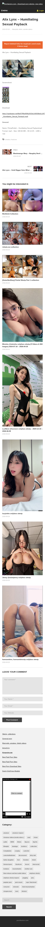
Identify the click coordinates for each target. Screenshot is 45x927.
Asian (36, 837)
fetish (34, 860)
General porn (7, 739)
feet (18, 860)
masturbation (16, 869)
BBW (12, 842)
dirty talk (33, 855)
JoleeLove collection (10, 247)
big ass (27, 842)
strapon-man (7, 891)
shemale (16, 887)
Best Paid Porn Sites (9, 757)
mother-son (28, 869)
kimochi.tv (6, 748)
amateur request (17, 833)
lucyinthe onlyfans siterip (12, 513)
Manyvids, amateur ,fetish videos (14, 743)
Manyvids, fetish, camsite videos (22, 29)
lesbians (6, 869)
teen (16, 891)
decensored (23, 855)
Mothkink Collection (10, 214)
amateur (7, 139)
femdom (26, 860)
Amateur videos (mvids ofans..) (13, 837)
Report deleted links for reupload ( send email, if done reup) (22, 45)
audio (5, 842)
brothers (24, 846)
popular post (7, 882)
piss (32, 878)
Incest (27, 864)
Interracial (36, 864)
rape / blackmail (31, 882)
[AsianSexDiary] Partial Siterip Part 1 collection (20, 280)
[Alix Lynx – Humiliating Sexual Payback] (22, 200)
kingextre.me (7, 752)
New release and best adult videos (14, 873)
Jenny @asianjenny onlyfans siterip (16, 577)
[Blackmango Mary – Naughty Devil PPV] (22, 153)
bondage (15, 846)
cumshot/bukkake (9, 855)
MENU (5, 11)
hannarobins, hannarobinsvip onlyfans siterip (20, 659)
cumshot (26, 851)
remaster (6, 887)
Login (41, 11)
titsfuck (24, 891)
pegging (25, 878)
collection (33, 846)
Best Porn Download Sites (11, 766)
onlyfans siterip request (11, 878)
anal (28, 837)
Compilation (7, 851)
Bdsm (19, 842)
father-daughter (8, 860)
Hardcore (14, 139)
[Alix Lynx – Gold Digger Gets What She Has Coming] (22, 169)
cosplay (17, 851)
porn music (18, 882)
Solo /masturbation (28, 887)
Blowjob (6, 846)
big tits (35, 842)
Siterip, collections (8, 734)
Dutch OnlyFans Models (11, 771)
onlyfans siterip (34, 873)
